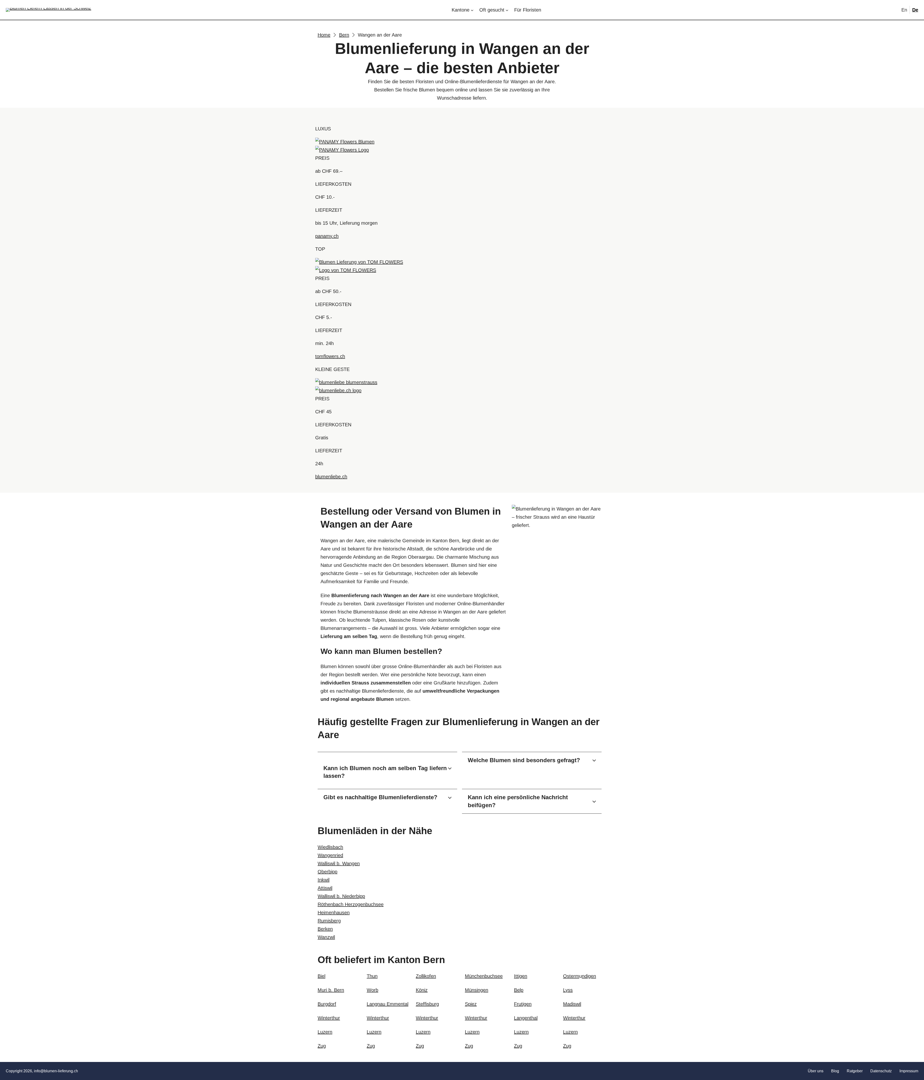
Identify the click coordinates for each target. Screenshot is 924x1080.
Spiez (471, 1004)
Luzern (325, 1032)
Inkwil (323, 879)
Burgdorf (327, 1004)
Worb (372, 990)
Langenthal (526, 1018)
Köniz (422, 990)
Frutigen (523, 1004)
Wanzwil (326, 937)
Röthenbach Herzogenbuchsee (351, 904)
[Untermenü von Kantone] (472, 9)
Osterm (571, 976)
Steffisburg (427, 1004)
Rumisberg (329, 920)
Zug (322, 1045)
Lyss (568, 990)
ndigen (589, 976)
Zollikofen (426, 976)
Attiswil (325, 888)
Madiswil (572, 1004)
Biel (321, 976)
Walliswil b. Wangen (339, 863)
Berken (325, 929)
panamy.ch (327, 236)
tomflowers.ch (330, 356)
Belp (518, 990)
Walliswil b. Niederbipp (341, 896)
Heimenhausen (334, 912)
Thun (372, 976)
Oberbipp (327, 871)
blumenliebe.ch (331, 476)
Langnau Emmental (387, 1004)
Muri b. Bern (331, 990)
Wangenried (330, 855)
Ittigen (520, 976)
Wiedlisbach (330, 847)
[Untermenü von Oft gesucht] (507, 9)
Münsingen (476, 990)
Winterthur (329, 1018)
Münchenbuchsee (484, 976)
